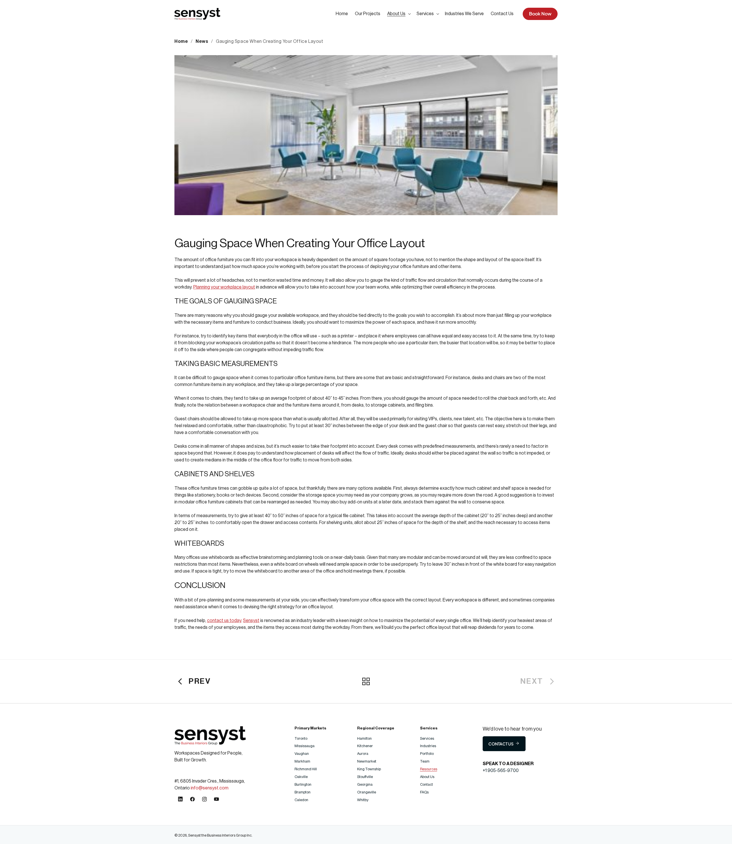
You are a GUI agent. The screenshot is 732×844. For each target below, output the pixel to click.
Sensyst (251, 620)
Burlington (303, 784)
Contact (426, 784)
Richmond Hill (306, 769)
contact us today (224, 620)
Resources (428, 769)
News (202, 41)
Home (181, 41)
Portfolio (427, 753)
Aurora (362, 753)
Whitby (362, 800)
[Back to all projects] (366, 681)
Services (427, 738)
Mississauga (305, 746)
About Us (427, 777)
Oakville (301, 777)
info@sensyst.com (209, 788)
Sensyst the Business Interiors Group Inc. (220, 835)
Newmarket (366, 761)
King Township (369, 769)
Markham (303, 761)
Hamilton (364, 738)
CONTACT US (501, 743)
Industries (428, 746)
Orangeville (366, 792)
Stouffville (365, 777)
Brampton (303, 792)
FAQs (424, 792)
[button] (398, 13)
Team (424, 761)
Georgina (365, 784)
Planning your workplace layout (224, 287)
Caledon (301, 800)
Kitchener (365, 746)
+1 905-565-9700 (501, 770)
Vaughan (302, 753)
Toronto (301, 738)
